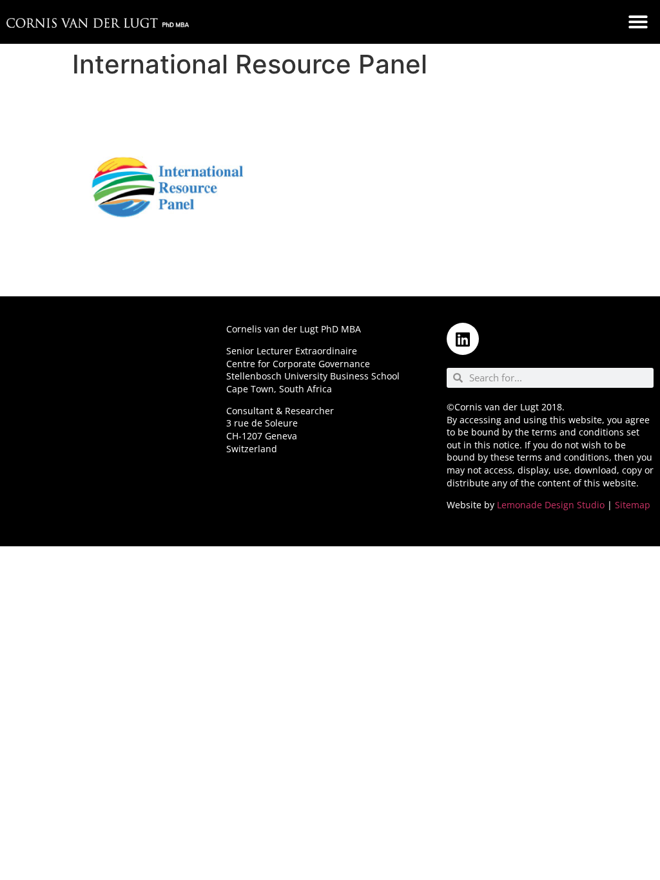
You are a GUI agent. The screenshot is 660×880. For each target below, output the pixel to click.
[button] (638, 21)
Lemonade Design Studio (551, 505)
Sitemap (632, 505)
